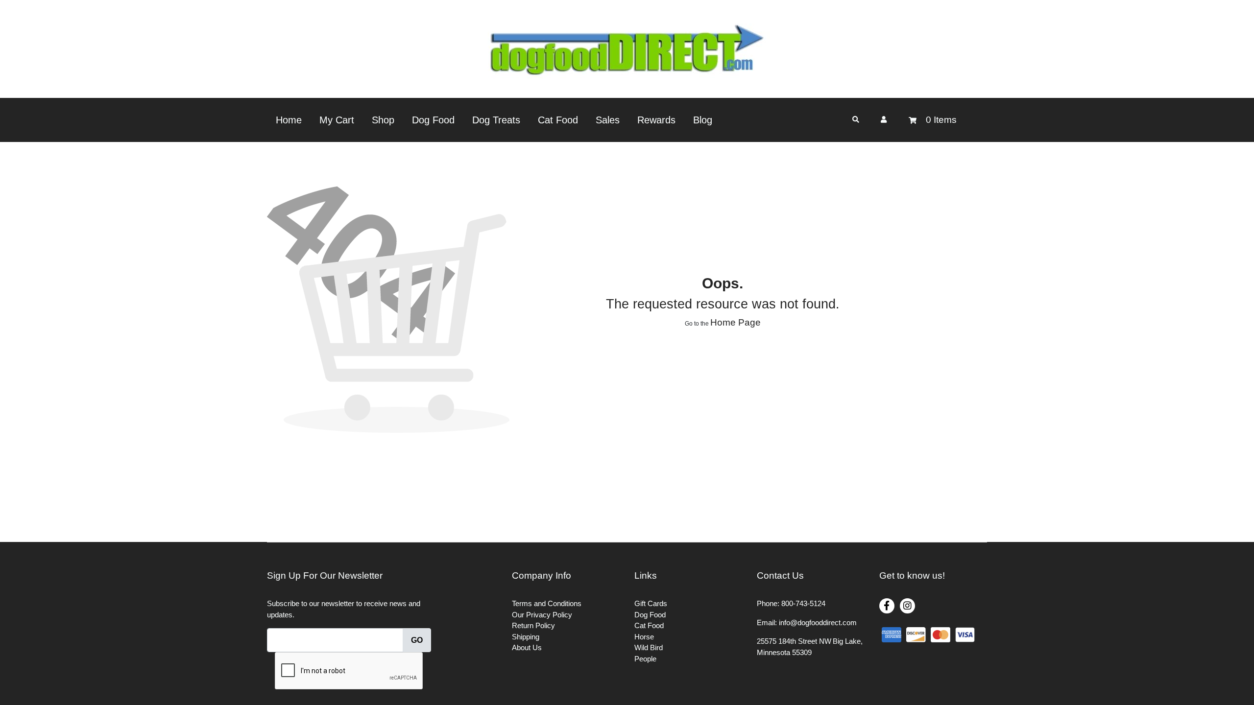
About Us (527, 647)
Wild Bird (648, 647)
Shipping (525, 637)
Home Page (735, 322)
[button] (884, 119)
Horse (644, 637)
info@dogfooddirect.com (818, 622)
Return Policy (533, 625)
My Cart (336, 120)
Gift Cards (650, 603)
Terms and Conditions (546, 603)
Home (289, 120)
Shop (383, 120)
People (645, 659)
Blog (702, 120)
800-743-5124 (803, 603)
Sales (608, 120)
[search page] (855, 120)
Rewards (656, 120)
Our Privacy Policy (542, 615)
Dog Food (433, 120)
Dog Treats (496, 120)
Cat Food (558, 120)
